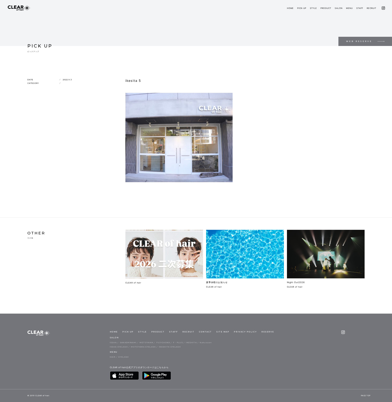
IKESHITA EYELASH (170, 347)
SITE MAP (222, 332)
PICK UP (128, 332)
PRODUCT (325, 8)
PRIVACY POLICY (245, 332)
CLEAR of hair (133, 283)
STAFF (359, 8)
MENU (349, 8)
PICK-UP (301, 8)
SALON (339, 8)
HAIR (112, 357)
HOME (290, 8)
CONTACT (205, 332)
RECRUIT (371, 8)
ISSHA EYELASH (119, 347)
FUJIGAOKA (163, 342)
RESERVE (267, 332)
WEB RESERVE (359, 41)
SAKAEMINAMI (128, 342)
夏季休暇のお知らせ (217, 282)
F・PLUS (178, 342)
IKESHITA (191, 342)
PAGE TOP (366, 396)
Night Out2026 (296, 282)
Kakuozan (206, 342)
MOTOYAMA (146, 342)
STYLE (313, 8)
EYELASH (124, 357)
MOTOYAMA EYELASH (143, 347)
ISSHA (113, 342)
